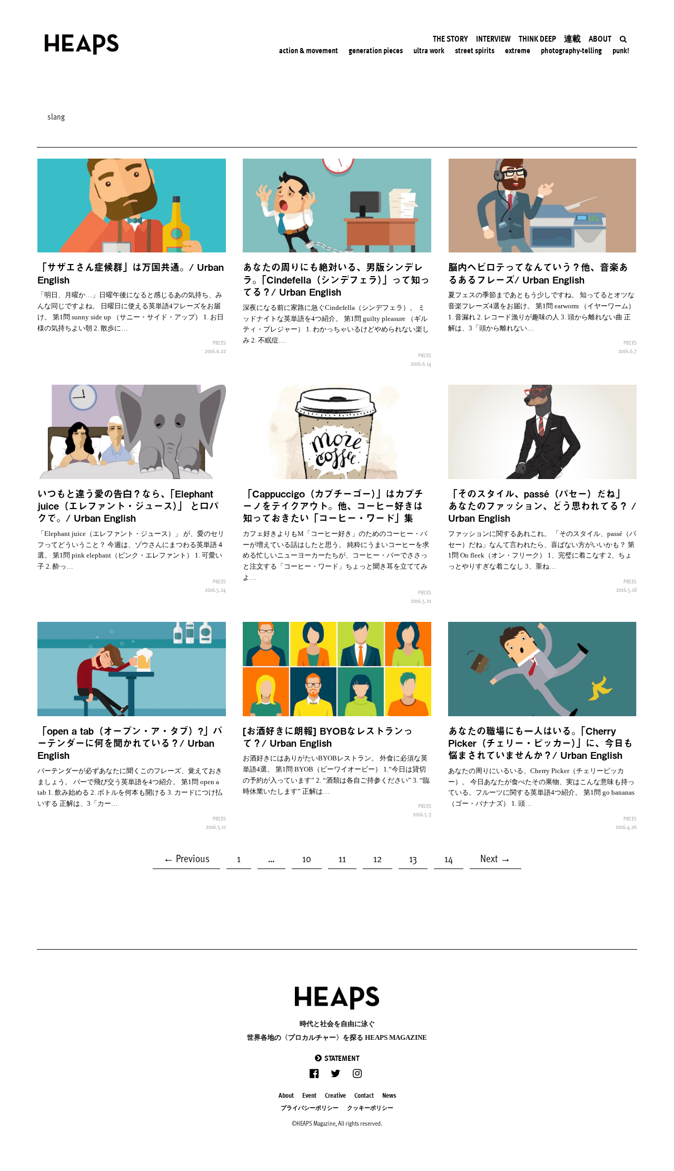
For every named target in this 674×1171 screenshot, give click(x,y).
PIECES (219, 342)
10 (311, 856)
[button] (337, 1058)
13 (418, 856)
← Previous (186, 858)
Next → (495, 858)
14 (453, 856)
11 (347, 856)
